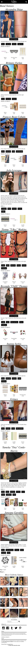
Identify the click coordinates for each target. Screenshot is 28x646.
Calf (13, 151)
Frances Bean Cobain (14, 116)
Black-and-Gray (14, 322)
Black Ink (8, 98)
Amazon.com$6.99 (23, 282)
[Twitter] (16, 629)
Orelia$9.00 (23, 58)
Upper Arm (20, 44)
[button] (2, 1)
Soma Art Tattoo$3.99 (5, 567)
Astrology (4, 208)
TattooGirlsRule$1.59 (14, 339)
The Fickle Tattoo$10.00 (23, 395)
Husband (12, 491)
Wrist (14, 494)
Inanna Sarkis (14, 343)
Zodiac (3, 211)
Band (3, 44)
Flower (18, 265)
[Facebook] (8, 629)
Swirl (9, 552)
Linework (8, 44)
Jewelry (19, 208)
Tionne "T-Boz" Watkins (14, 229)
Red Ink (14, 44)
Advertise (3, 637)
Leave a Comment (14, 39)
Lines (19, 378)
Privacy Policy (3, 644)
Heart (7, 491)
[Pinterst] (20, 629)
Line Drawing (19, 151)
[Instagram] (3, 629)
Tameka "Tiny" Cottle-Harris (14, 448)
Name (3, 494)
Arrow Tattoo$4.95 (5, 339)
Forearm (14, 98)
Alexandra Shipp (14, 9)
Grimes (14, 399)
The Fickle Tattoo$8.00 (14, 58)
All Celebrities (14, 619)
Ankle (3, 265)
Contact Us (7, 637)
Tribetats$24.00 (5, 395)
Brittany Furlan (14, 62)
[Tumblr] (12, 629)
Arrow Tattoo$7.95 (23, 339)
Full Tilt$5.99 (5, 225)
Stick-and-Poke (19, 428)
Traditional (4, 268)
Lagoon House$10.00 (5, 282)
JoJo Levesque (14, 170)
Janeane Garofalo (14, 512)
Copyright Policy (10, 644)
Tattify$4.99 (14, 113)
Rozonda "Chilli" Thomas (14, 286)
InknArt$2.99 (5, 58)
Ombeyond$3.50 (14, 282)
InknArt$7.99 (22, 567)
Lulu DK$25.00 (22, 225)
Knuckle (8, 428)
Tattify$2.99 (23, 509)
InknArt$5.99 (22, 113)
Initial (22, 550)
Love (23, 491)
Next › (2, 571)
